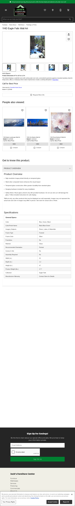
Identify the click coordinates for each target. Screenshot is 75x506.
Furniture (4, 25)
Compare (15, 147)
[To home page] (20, 10)
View (14, 144)
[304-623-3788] (60, 10)
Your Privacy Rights (9, 502)
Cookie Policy (35, 498)
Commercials (15, 488)
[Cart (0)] (68, 10)
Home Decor (12, 25)
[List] (45, 10)
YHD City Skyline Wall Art (33, 137)
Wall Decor (21, 25)
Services (13, 483)
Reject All (66, 502)
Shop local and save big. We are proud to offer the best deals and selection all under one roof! (39, 2)
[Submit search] (70, 19)
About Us (13, 491)
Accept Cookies (52, 502)
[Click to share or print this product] (69, 34)
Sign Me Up (37, 459)
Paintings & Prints (31, 25)
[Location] (52, 10)
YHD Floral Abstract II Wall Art (58, 137)
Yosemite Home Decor (16, 87)
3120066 (9, 89)
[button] (6, 10)
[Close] (72, 494)
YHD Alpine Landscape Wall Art (11, 137)
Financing (13, 486)
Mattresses (14, 481)
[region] (37, 498)
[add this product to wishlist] (69, 39)
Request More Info (38, 95)
